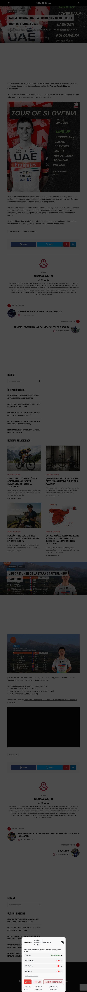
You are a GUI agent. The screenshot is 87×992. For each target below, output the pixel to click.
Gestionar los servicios (31, 976)
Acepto (27, 982)
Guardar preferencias (53, 982)
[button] (62, 942)
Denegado (37, 982)
